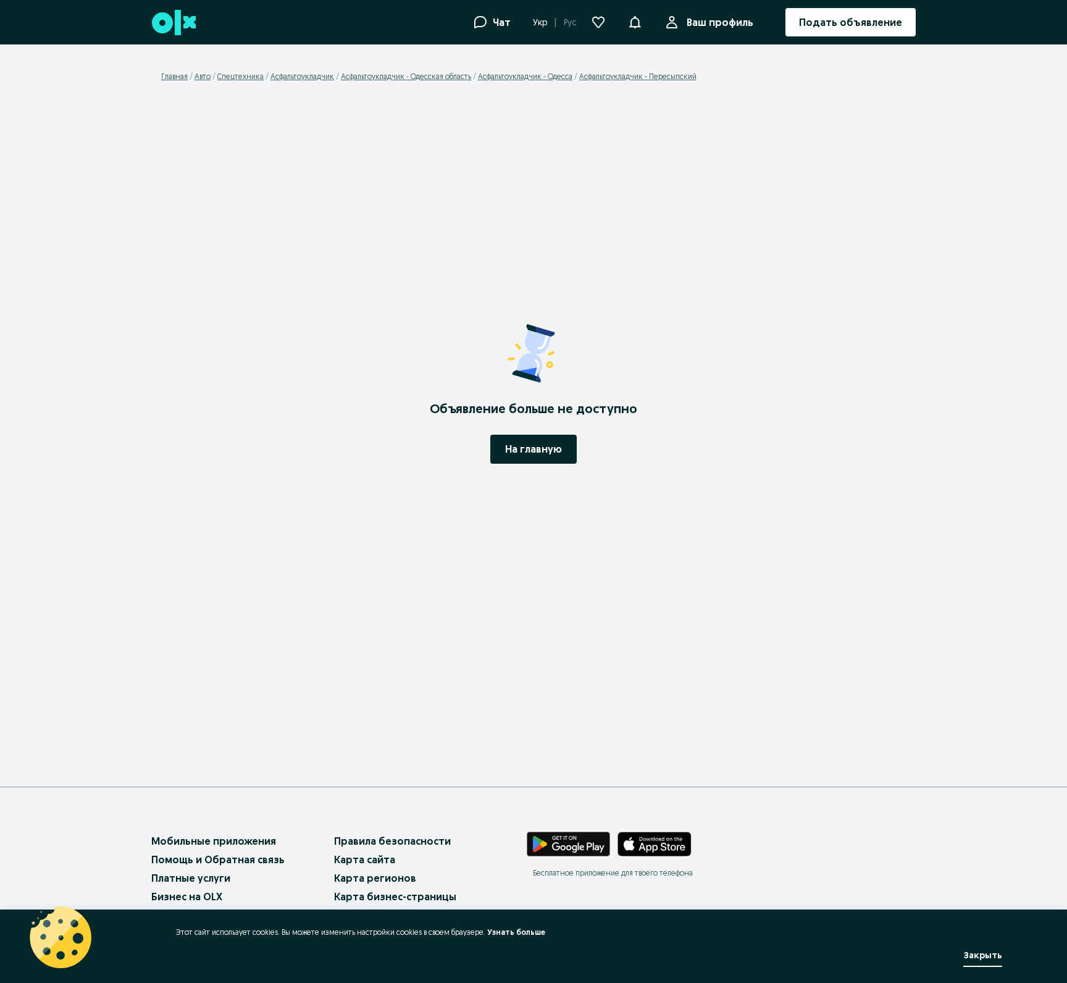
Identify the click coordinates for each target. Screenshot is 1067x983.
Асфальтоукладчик (302, 76)
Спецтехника (240, 76)
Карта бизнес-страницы (395, 896)
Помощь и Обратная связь (218, 859)
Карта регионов (375, 878)
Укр (540, 22)
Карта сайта (364, 859)
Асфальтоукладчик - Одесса (525, 76)
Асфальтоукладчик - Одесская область (406, 76)
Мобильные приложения (213, 841)
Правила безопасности (392, 841)
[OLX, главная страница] (173, 22)
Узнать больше (516, 932)
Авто (203, 76)
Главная (174, 76)
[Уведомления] (634, 22)
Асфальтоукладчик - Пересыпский (638, 76)
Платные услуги (190, 878)
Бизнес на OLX (186, 896)
